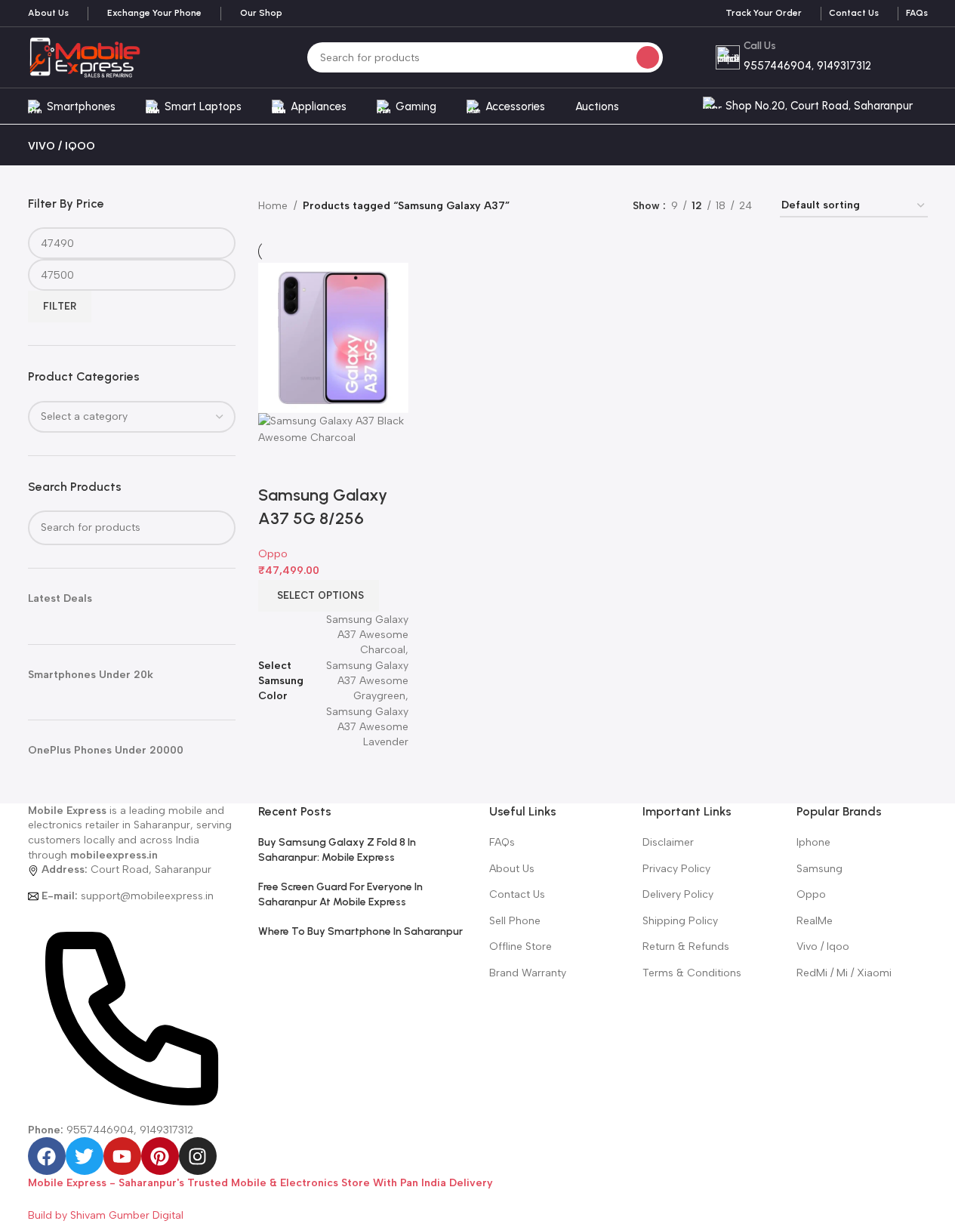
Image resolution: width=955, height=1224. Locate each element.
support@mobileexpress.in (128, 895)
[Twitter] (84, 1156)
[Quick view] (318, 465)
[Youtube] (122, 1156)
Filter (59, 306)
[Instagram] (198, 1156)
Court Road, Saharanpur (126, 869)
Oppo (273, 553)
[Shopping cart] (911, 57)
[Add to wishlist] (358, 465)
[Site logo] (84, 57)
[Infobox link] (48, 14)
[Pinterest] (160, 1156)
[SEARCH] (647, 57)
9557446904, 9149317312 (110, 1130)
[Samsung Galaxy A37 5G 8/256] (333, 337)
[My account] (927, 106)
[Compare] (277, 465)
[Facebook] (47, 1156)
